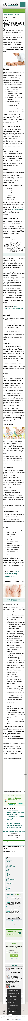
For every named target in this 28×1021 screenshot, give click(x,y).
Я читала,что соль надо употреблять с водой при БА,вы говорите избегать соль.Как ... (13, 898)
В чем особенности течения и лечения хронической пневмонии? (15, 818)
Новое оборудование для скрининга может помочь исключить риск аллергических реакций (14, 971)
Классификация (10, 871)
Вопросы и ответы (10, 862)
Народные (8, 878)
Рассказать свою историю (11, 933)
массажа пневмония (17, 209)
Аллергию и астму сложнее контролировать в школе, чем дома (15, 987)
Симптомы (8, 887)
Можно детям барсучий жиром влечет (13, 918)
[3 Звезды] (14, 833)
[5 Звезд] (16, 833)
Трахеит (8, 889)
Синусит (8, 888)
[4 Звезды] (15, 833)
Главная (5, 14)
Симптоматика (9, 886)
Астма (7, 858)
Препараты (8, 882)
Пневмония (16, 14)
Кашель (8, 870)
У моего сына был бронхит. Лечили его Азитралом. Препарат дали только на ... (13, 908)
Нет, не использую (13, 952)
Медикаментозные (10, 877)
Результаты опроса (14, 958)
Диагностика (9, 864)
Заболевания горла (10, 866)
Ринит (7, 884)
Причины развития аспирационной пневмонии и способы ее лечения (15, 812)
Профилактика (9, 883)
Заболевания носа (10, 867)
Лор (7, 875)
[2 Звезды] (12, 833)
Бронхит (8, 861)
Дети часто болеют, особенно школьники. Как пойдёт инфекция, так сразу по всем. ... (13, 913)
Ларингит (8, 873)
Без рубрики (9, 860)
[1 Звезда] (11, 833)
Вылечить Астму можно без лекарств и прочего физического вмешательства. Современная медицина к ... (13, 922)
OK (20, 1019)
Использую (11, 950)
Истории (8, 869)
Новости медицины (10, 879)
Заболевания (10, 14)
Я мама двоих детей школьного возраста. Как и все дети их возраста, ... (13, 903)
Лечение (8, 874)
